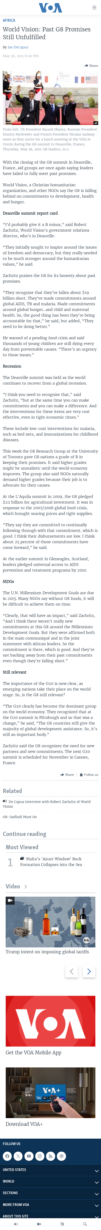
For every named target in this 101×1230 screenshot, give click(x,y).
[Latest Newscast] (16, 1224)
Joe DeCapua (18, 47)
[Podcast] (61, 1156)
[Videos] (39, 1224)
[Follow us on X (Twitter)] (18, 1156)
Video (13, 887)
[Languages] (62, 1224)
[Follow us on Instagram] (39, 1156)
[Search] (85, 1224)
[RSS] (50, 1156)
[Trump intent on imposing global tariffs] (50, 922)
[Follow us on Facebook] (7, 1156)
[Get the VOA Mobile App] (50, 1021)
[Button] (91, 65)
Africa (9, 21)
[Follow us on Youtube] (28, 1156)
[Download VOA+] (50, 1092)
